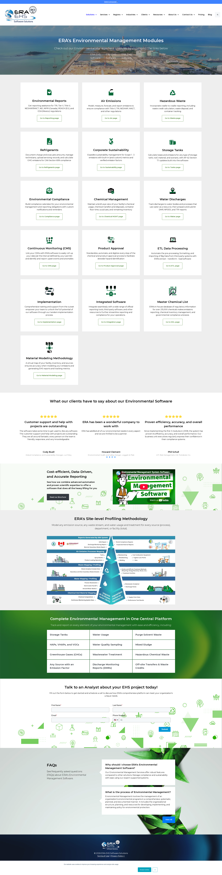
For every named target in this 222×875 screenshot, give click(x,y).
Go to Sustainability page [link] (111, 167)
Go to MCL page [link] (173, 322)
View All (168, 820)
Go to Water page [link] (172, 216)
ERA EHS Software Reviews (95, 58)
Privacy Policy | (118, 856)
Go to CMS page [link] (49, 266)
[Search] (217, 14)
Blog (210, 14)
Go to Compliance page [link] (49, 216)
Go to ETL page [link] (172, 266)
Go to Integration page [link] (111, 322)
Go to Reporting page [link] (49, 118)
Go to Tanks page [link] (172, 167)
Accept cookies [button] (144, 870)
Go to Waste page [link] (172, 118)
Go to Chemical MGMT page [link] (111, 216)
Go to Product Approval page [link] (111, 266)
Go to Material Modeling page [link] (49, 375)
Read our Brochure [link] (58, 497)
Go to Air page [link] (111, 118)
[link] (19, 14)
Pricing (201, 14)
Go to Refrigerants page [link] (49, 167)
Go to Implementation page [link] (49, 322)
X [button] (155, 870)
